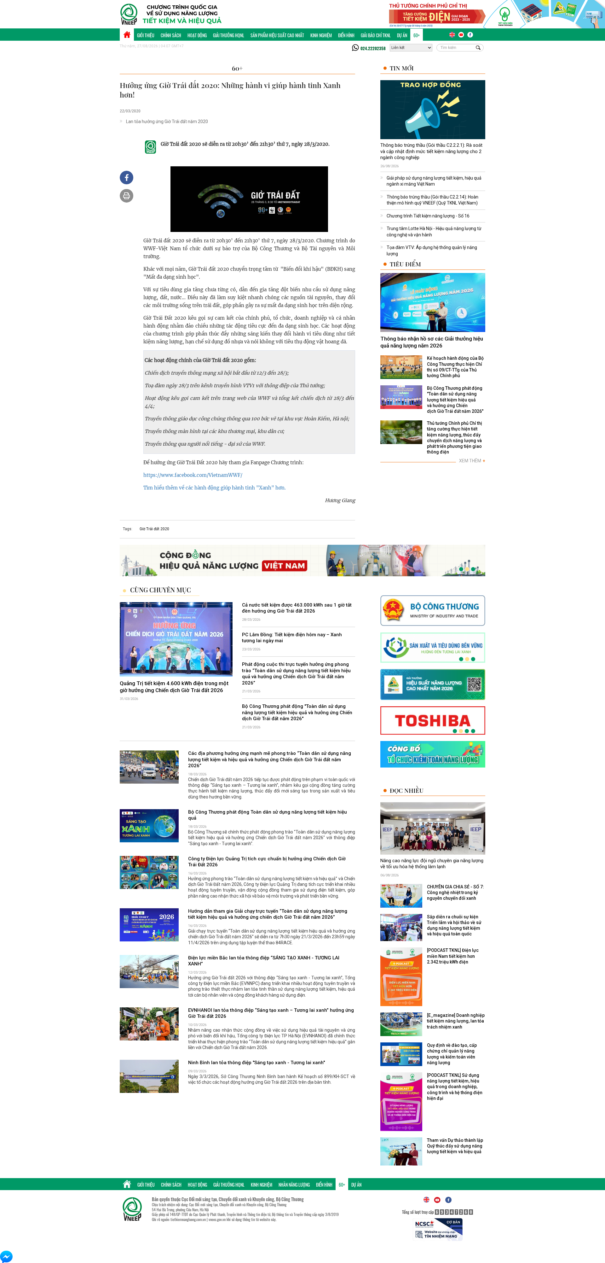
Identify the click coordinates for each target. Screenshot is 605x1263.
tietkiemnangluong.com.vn (188, 1219)
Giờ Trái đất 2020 (154, 529)
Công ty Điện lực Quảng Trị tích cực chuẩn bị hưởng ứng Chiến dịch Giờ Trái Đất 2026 (267, 862)
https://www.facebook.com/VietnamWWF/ (192, 475)
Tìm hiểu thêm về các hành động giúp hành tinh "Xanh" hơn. (214, 488)
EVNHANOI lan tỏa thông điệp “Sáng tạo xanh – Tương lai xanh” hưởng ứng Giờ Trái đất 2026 (271, 1013)
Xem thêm (472, 460)
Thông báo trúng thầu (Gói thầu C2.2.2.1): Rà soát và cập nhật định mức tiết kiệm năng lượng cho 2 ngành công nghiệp (431, 151)
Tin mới (402, 68)
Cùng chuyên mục (160, 590)
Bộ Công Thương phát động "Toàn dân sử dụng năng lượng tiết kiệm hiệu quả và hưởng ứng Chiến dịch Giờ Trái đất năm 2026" (297, 712)
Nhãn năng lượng (294, 1184)
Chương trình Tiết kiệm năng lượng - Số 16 (428, 215)
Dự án (402, 35)
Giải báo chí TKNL (376, 35)
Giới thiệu (145, 35)
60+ (416, 35)
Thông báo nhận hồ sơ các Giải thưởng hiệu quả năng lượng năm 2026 (431, 342)
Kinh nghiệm (321, 35)
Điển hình (346, 35)
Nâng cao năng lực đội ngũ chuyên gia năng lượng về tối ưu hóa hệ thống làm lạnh (431, 864)
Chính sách (171, 35)
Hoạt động (197, 35)
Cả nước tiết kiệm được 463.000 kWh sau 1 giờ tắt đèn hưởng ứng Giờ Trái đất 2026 (297, 608)
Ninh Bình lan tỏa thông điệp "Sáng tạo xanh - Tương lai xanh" (256, 1062)
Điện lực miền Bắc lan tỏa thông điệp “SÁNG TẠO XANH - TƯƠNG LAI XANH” (263, 961)
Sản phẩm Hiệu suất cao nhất (277, 35)
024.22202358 (373, 48)
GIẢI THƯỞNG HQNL (228, 35)
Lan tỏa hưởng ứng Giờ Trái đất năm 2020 (167, 121)
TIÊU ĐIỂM (405, 264)
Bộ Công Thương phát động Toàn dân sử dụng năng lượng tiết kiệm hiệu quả (267, 815)
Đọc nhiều (407, 790)
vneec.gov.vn (217, 1219)
